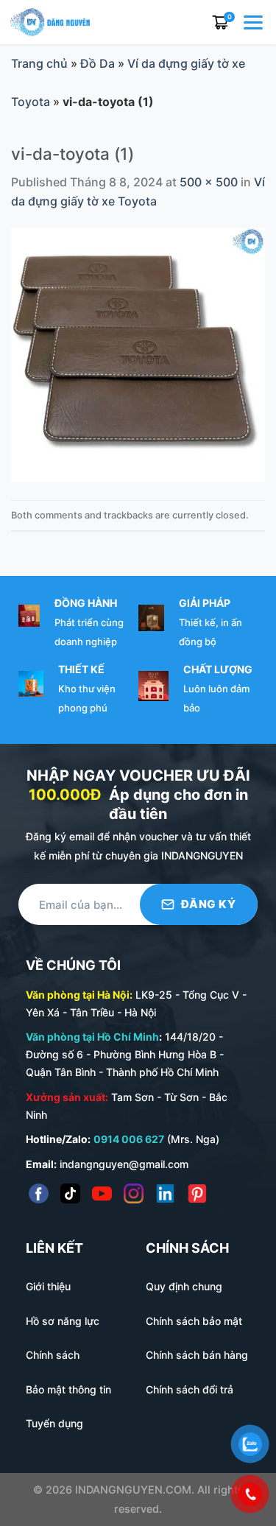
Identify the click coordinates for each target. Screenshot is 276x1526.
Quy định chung (184, 1286)
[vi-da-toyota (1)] (138, 354)
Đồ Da (97, 63)
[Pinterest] (197, 1193)
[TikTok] (70, 1193)
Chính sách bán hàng (197, 1355)
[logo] (50, 20)
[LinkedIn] (165, 1193)
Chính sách (52, 1355)
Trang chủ (39, 63)
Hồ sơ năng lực (62, 1321)
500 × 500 (209, 182)
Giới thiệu (48, 1286)
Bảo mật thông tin (68, 1389)
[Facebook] (39, 1193)
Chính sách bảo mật (194, 1321)
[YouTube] (102, 1193)
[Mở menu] (255, 22)
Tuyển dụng (54, 1423)
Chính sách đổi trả (189, 1389)
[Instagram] (133, 1193)
